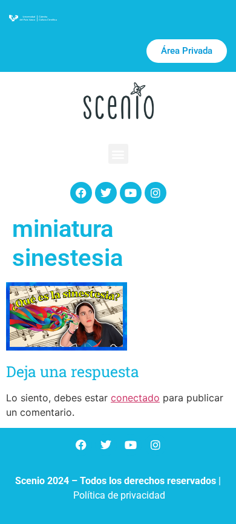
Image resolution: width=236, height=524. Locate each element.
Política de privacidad (119, 495)
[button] (118, 154)
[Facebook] (81, 193)
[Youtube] (131, 193)
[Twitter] (106, 193)
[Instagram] (155, 193)
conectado (135, 398)
